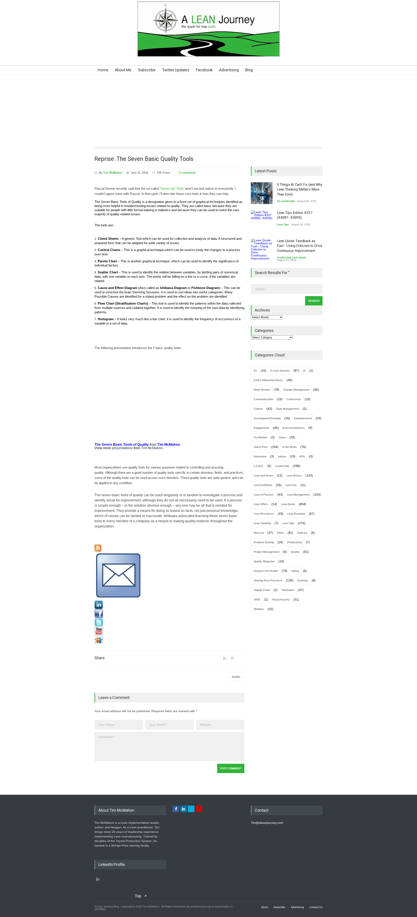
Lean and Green (263, 475)
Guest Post (260, 447)
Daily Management (287, 408)
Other (280, 532)
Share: (99, 658)
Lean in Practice (264, 494)
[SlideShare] (169, 639)
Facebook (204, 70)
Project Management (266, 551)
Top (138, 896)
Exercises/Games (294, 427)
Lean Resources (264, 513)
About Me (123, 70)
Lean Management (298, 494)
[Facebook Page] (169, 613)
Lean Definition (263, 485)
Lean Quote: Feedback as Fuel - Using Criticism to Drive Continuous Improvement (299, 246)
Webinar (259, 609)
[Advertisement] (208, 107)
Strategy (302, 580)
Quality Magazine (264, 561)
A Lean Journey (280, 370)
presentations (122, 448)
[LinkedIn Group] (169, 604)
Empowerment (303, 418)
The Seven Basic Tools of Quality (121, 444)
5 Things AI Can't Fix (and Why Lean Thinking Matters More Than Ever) (299, 189)
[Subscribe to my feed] (169, 548)
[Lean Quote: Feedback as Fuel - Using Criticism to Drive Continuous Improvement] (262, 249)
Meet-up (259, 532)
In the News (289, 447)
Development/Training (267, 418)
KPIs (302, 456)
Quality (236, 676)
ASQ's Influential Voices (268, 380)
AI (278, 201)
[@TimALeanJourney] (169, 622)
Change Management (296, 389)
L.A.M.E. (259, 466)
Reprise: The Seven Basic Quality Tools (144, 158)
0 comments (187, 172)
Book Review (262, 389)
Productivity (294, 542)
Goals (282, 437)
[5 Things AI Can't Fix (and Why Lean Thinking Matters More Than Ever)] (262, 193)
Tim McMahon (112, 172)
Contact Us (316, 907)
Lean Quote (299, 257)
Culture (258, 408)
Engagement (261, 427)
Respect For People (266, 571)
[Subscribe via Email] (169, 576)
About (264, 907)
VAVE (257, 599)
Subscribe (147, 70)
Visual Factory (281, 599)
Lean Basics (294, 475)
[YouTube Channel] (169, 631)
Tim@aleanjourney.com (267, 822)
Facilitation (260, 437)
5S (255, 370)
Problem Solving (264, 542)
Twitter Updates (175, 70)
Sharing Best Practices (268, 580)
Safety (295, 571)
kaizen (282, 456)
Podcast (302, 532)
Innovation (260, 456)
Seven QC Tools (172, 188)
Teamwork (287, 590)
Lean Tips (283, 224)
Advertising (229, 70)
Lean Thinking (262, 523)
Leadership (288, 201)
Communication (263, 399)
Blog (249, 70)
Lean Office (261, 504)
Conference (293, 399)
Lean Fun (291, 485)
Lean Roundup (296, 513)
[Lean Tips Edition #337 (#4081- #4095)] (262, 221)
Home (103, 70)
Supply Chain (262, 590)
